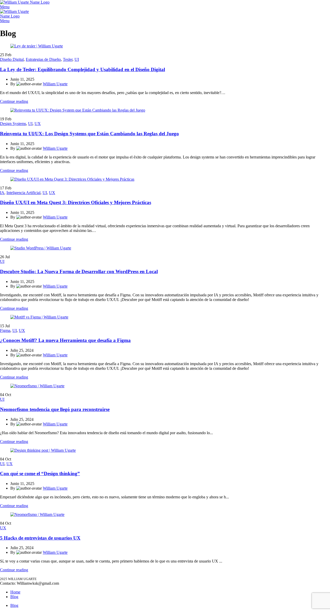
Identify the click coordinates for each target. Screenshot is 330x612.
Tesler (67, 59)
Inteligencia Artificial (23, 192)
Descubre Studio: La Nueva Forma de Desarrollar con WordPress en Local (79, 271)
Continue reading (14, 101)
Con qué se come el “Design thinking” (40, 473)
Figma (5, 330)
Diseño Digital (12, 59)
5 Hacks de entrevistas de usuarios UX (40, 538)
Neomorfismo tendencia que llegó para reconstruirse (55, 409)
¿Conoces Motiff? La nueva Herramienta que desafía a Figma (65, 340)
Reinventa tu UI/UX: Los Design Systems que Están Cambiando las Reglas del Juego (89, 133)
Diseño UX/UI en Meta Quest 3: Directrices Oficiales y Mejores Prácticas (75, 202)
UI (77, 59)
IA (2, 192)
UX (38, 123)
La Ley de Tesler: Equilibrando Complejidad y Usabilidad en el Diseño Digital (82, 69)
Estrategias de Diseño (43, 59)
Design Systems (13, 123)
